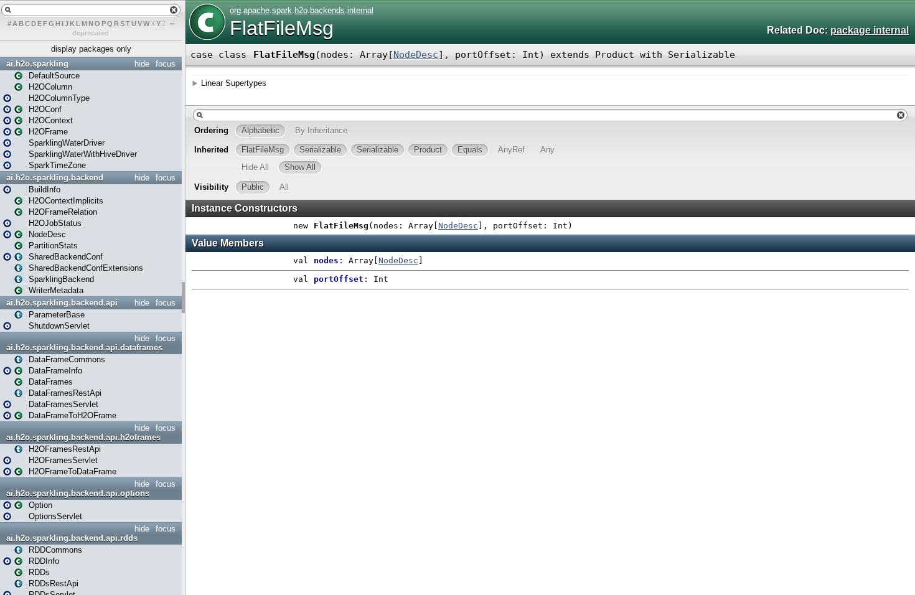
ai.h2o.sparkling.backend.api (62, 302)
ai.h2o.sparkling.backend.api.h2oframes (83, 437)
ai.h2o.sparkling (37, 63)
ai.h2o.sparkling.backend (54, 177)
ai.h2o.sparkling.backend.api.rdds (72, 538)
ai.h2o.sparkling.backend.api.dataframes (84, 347)
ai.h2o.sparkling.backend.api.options (77, 493)
